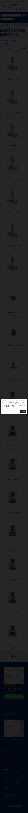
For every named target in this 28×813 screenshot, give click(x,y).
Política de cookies (10, 407)
